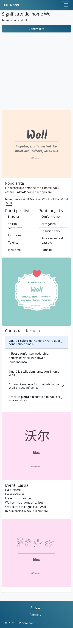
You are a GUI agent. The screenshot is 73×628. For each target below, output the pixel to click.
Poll (52, 199)
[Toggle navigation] (66, 4)
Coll (38, 199)
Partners (35, 615)
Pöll (57, 199)
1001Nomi (10, 4)
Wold (64, 199)
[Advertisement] (36, 72)
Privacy (35, 607)
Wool (45, 199)
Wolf (32, 199)
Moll (9, 203)
